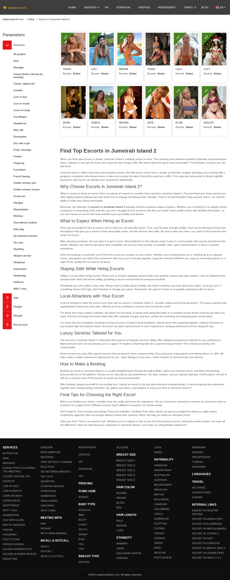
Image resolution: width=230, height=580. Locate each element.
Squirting (48, 481)
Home (72, 7)
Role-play (47, 466)
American (160, 465)
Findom (8, 529)
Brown (121, 497)
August (209, 122)
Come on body (12, 495)
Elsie (179, 122)
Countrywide (201, 492)
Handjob (46, 447)
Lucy (207, 69)
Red (119, 507)
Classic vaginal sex (16, 476)
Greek (158, 543)
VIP (107, 7)
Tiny (81, 548)
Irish (157, 547)
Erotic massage (14, 524)
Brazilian (160, 489)
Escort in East (202, 538)
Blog (204, 7)
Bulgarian (161, 499)
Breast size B (125, 465)
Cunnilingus (11, 500)
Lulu (179, 69)
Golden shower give (17, 549)
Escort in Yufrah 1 (205, 533)
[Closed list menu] (7, 45)
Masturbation (50, 452)
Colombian (161, 509)
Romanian (199, 447)
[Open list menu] (7, 297)
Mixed (158, 452)
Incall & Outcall (52, 556)
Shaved (83, 497)
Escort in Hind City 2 (206, 557)
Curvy (83, 524)
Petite (83, 529)
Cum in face (11, 486)
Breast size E (125, 479)
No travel (199, 487)
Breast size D (125, 475)
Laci (94, 69)
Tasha (67, 69)
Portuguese (163, 557)
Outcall (46, 551)
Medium (121, 525)
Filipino (159, 528)
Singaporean (201, 457)
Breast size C (125, 470)
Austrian (160, 479)
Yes (81, 476)
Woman (45, 528)
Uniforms (47, 505)
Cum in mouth (12, 490)
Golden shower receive (20, 554)
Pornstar (123, 7)
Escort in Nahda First (207, 518)
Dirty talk (10, 510)
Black (120, 502)
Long (120, 530)
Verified (144, 7)
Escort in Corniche (206, 543)
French (159, 533)
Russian (197, 452)
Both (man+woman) (54, 533)
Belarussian (162, 484)
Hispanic (122, 558)
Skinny (83, 534)
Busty (83, 519)
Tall (81, 544)
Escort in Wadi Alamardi (209, 528)
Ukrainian (199, 466)
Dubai (31, 19)
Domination (11, 515)
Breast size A (125, 460)
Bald (119, 520)
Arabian (121, 543)
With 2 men (48, 510)
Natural (84, 562)
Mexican (159, 552)
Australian (162, 475)
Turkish (197, 461)
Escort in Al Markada (207, 523)
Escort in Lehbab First (208, 552)
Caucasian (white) (128, 553)
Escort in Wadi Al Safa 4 (208, 548)
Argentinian (162, 470)
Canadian (160, 504)
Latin (157, 447)
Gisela (95, 122)
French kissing (13, 544)
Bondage (9, 463)
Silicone (122, 447)
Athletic (85, 510)
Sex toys (47, 476)
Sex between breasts (56, 471)
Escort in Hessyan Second (205, 512)
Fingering (10, 534)
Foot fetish (11, 539)
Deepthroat (11, 505)
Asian (120, 548)
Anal (6, 458)
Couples (9, 481)
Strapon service (52, 486)
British (159, 494)
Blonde (121, 493)
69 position (10, 453)
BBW (81, 514)
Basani (123, 69)
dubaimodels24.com (13, 19)
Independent (167, 7)
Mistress (47, 457)
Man (43, 523)
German (159, 538)
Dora (66, 122)
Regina (124, 122)
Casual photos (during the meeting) (19, 469)
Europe (197, 497)
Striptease (48, 491)
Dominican (161, 518)
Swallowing (49, 500)
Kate (150, 122)
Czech (158, 513)
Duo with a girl (13, 520)
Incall (45, 546)
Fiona (151, 69)
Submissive (48, 495)
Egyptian (160, 523)
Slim (81, 539)
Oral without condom (56, 461)
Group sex (10, 558)
